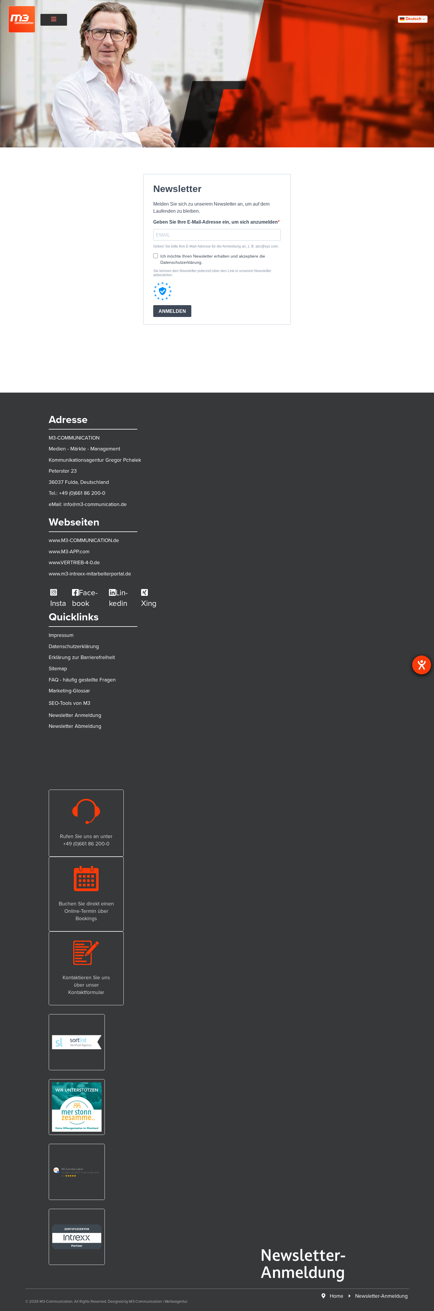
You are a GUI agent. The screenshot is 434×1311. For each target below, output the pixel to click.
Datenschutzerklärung (74, 646)
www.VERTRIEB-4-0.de (74, 562)
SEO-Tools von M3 (69, 703)
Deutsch (412, 19)
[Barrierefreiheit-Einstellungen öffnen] (421, 665)
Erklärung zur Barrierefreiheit (82, 657)
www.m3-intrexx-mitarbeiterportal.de (90, 574)
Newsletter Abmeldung (75, 726)
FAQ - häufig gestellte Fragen (82, 680)
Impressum (61, 635)
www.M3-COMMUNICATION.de (84, 540)
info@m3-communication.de (95, 504)
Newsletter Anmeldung (75, 715)
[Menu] (53, 19)
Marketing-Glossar (69, 690)
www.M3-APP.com (69, 551)
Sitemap (58, 668)
